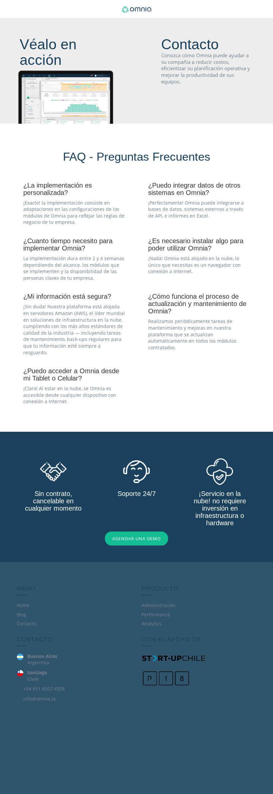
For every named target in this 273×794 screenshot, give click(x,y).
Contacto (26, 623)
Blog (21, 614)
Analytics (151, 623)
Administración (158, 605)
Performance (155, 614)
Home (23, 605)
